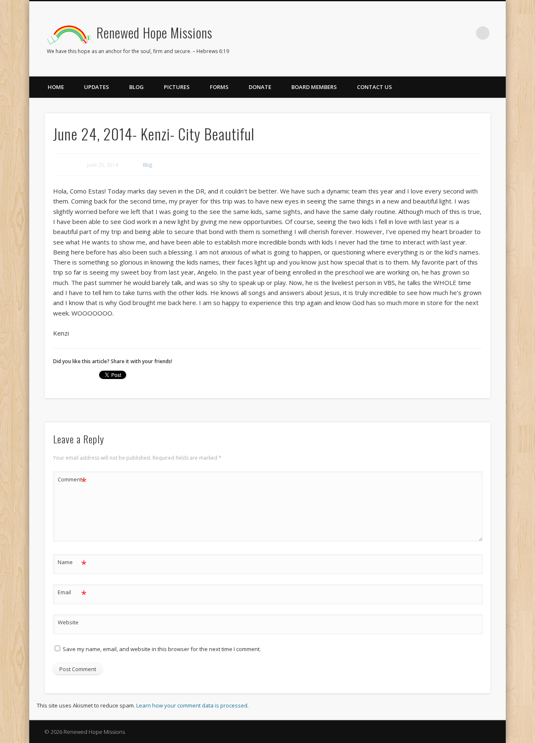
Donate (260, 87)
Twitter (448, 33)
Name (72, 563)
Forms (219, 87)
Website (68, 622)
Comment (72, 480)
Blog (136, 87)
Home (56, 87)
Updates (96, 87)
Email (72, 593)
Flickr (465, 33)
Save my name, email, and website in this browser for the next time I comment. (162, 649)
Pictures (177, 87)
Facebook (431, 33)
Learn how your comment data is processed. (192, 705)
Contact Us (374, 87)
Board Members (314, 87)
